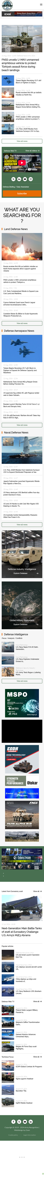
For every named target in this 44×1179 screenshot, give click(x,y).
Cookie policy (13, 1135)
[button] (41, 4)
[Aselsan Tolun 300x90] (22, 793)
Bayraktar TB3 (21, 1091)
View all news (22, 141)
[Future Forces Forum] (22, 859)
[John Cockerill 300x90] (22, 836)
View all (36, 891)
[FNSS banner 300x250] (22, 815)
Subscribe (22, 193)
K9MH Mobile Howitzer (24, 1103)
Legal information (29, 1135)
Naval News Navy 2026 (24, 965)
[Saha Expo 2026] (22, 852)
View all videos (31, 151)
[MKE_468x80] (22, 866)
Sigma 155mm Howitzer (24, 1079)
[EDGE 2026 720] (22, 14)
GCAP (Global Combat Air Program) (29, 1066)
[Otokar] (22, 780)
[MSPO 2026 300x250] (22, 703)
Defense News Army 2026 (25, 953)
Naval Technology (22, 645)
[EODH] (22, 759)
